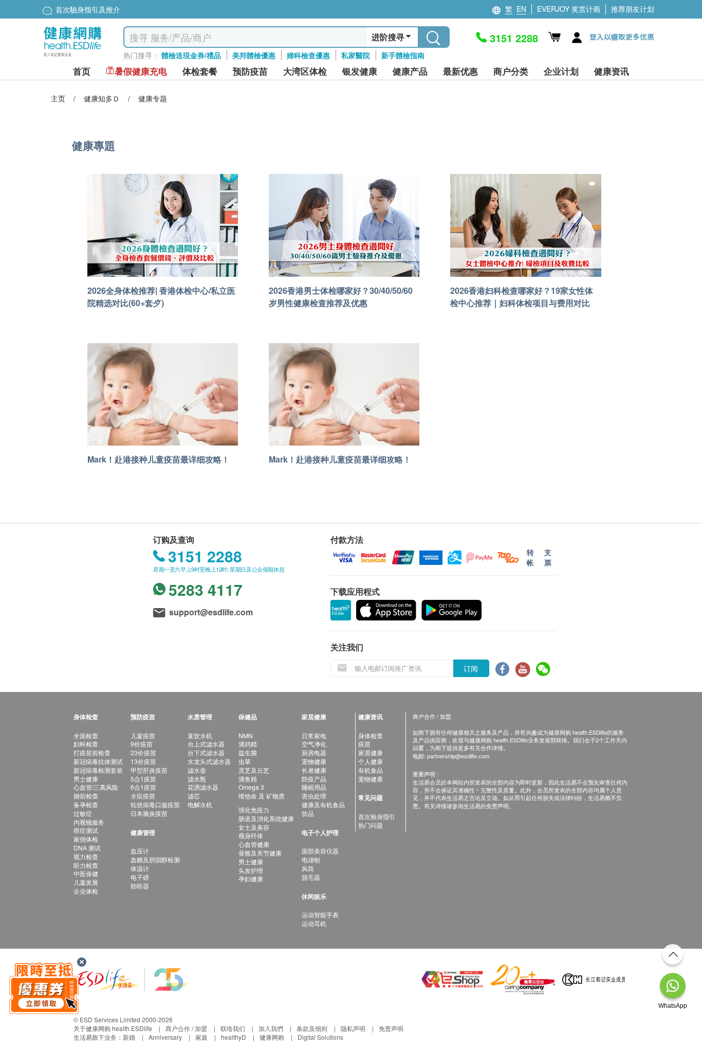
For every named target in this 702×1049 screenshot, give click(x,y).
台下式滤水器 (206, 752)
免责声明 (391, 1028)
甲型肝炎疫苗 (149, 770)
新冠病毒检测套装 (98, 770)
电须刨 (311, 859)
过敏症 (82, 813)
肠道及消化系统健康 (266, 818)
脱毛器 (311, 877)
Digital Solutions (320, 1037)
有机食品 (370, 770)
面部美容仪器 (320, 850)
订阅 (471, 668)
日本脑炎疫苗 (149, 813)
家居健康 (370, 752)
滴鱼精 (247, 778)
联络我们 (232, 1028)
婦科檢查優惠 (308, 55)
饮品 (308, 813)
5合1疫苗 (143, 778)
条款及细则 (312, 1028)
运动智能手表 (320, 914)
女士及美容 (253, 827)
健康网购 (272, 1037)
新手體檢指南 (402, 55)
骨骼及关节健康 (260, 852)
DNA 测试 (87, 847)
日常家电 (314, 735)
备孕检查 (85, 804)
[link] (132, 978)
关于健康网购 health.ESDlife (112, 1028)
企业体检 (85, 890)
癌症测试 (85, 830)
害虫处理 (314, 795)
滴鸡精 (247, 743)
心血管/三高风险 (95, 787)
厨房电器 (314, 752)
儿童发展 (85, 882)
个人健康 (370, 761)
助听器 (140, 885)
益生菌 (247, 752)
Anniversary (165, 1037)
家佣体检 (85, 838)
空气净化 (314, 743)
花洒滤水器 (203, 787)
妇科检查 (85, 743)
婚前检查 (85, 795)
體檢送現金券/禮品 (191, 55)
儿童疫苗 (143, 735)
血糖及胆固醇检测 (155, 859)
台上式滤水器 (206, 743)
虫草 (244, 761)
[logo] (73, 57)
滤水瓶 (197, 778)
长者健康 (314, 770)
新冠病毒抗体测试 (98, 761)
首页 (81, 71)
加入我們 (270, 1028)
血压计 (140, 850)
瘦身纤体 (250, 835)
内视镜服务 (88, 821)
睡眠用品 (314, 787)
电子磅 (140, 877)
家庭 (201, 1037)
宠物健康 (314, 761)
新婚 (129, 1037)
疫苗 (364, 743)
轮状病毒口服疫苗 (155, 804)
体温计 (140, 868)
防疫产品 (314, 778)
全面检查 (85, 735)
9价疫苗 (142, 743)
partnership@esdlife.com (458, 756)
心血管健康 (253, 844)
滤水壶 (197, 770)
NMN (245, 735)
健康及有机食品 (323, 804)
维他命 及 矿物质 (261, 795)
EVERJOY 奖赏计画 (568, 9)
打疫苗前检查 (91, 752)
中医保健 (85, 873)
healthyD (233, 1037)
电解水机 (200, 804)
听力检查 (85, 865)
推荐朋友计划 (632, 9)
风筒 (308, 868)
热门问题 (370, 825)
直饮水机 (200, 735)
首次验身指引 (376, 816)
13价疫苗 (143, 761)
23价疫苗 (143, 752)
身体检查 (370, 735)
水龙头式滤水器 (209, 761)
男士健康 (85, 778)
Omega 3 (251, 787)
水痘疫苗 (143, 795)
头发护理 (250, 870)
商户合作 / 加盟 (186, 1028)
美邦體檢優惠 (253, 55)
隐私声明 (353, 1028)
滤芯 (194, 795)
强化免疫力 (253, 809)
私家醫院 (355, 55)
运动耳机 (314, 923)
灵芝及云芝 (253, 770)
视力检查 (85, 856)
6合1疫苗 (143, 787)
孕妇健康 (250, 878)
